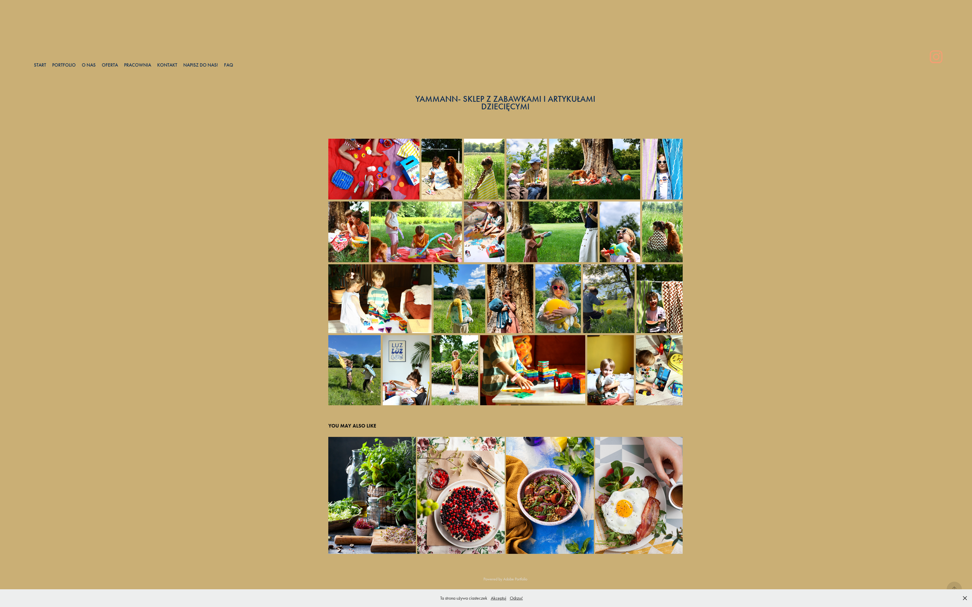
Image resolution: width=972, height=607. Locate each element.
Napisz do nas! (200, 65)
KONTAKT (167, 65)
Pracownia (137, 65)
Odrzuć (516, 598)
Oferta (110, 65)
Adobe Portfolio (515, 579)
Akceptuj (498, 598)
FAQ (228, 65)
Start (40, 65)
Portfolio (64, 65)
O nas (89, 65)
